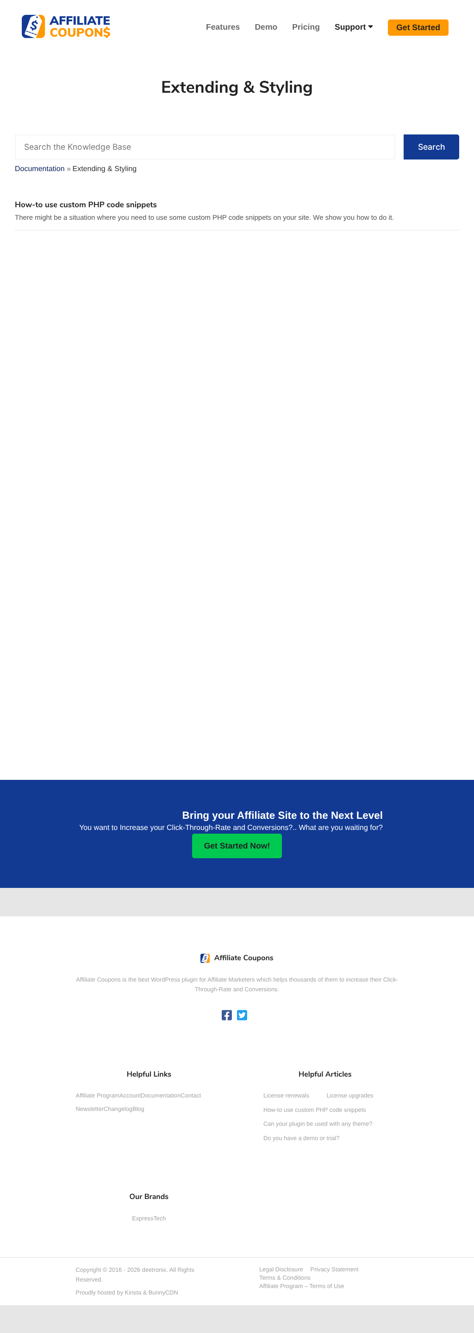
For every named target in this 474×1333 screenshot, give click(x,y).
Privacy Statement (335, 1269)
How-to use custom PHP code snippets (86, 205)
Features (223, 27)
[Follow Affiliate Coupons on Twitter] (242, 1016)
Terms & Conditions (285, 1277)
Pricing (306, 27)
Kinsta (133, 1292)
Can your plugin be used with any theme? (317, 1123)
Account (130, 1095)
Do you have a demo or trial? (301, 1138)
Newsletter (90, 1108)
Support (350, 27)
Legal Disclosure (281, 1269)
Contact (191, 1095)
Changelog (118, 1108)
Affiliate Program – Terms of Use (301, 1285)
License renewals (286, 1095)
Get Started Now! (237, 845)
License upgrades (350, 1095)
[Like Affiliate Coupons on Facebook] (227, 1016)
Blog (138, 1108)
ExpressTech (149, 1218)
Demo (266, 27)
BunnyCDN (163, 1292)
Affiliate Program (97, 1095)
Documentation (161, 1095)
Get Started (418, 27)
